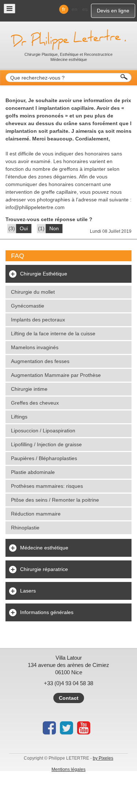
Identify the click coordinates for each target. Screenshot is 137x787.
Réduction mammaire (36, 514)
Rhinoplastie (25, 528)
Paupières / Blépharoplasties (44, 458)
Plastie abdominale (33, 472)
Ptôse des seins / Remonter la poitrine (55, 500)
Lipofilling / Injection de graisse (46, 444)
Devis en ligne (113, 10)
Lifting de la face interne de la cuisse (53, 333)
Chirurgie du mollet (33, 292)
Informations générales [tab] (46, 612)
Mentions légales (68, 769)
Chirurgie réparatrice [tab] (44, 569)
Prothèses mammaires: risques (47, 486)
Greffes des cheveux (35, 403)
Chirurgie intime (29, 389)
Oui (24, 228)
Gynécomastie (27, 306)
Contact (69, 698)
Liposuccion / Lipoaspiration (43, 430)
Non (54, 228)
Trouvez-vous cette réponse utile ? (48, 219)
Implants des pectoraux (38, 320)
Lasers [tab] (28, 591)
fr (63, 9)
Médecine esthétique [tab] (44, 548)
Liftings (19, 417)
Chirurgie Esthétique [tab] (43, 274)
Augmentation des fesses (40, 361)
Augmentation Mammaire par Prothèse (56, 375)
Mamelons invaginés (34, 347)
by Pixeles (103, 758)
